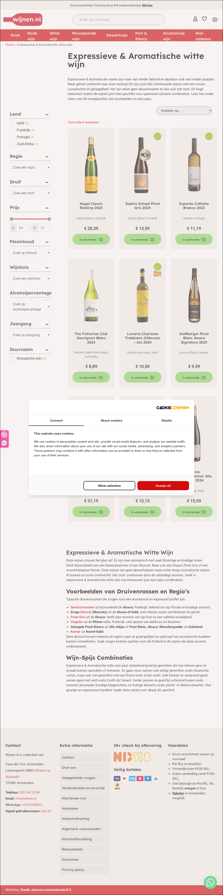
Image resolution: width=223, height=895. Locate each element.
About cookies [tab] (111, 420)
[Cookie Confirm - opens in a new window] (172, 407)
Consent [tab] (56, 420)
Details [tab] (167, 420)
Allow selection (109, 485)
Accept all (163, 485)
